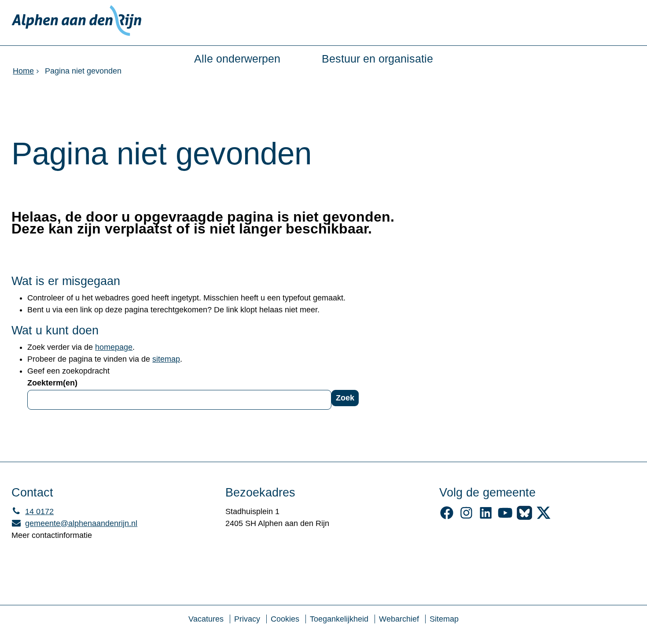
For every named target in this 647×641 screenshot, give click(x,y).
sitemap (166, 359)
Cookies (285, 619)
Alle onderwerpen (237, 59)
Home (23, 71)
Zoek (345, 397)
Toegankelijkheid (339, 619)
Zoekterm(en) (52, 382)
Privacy (247, 619)
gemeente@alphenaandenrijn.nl (74, 523)
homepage (113, 347)
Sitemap (444, 619)
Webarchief (399, 619)
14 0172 (32, 511)
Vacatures (206, 619)
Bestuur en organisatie (377, 59)
